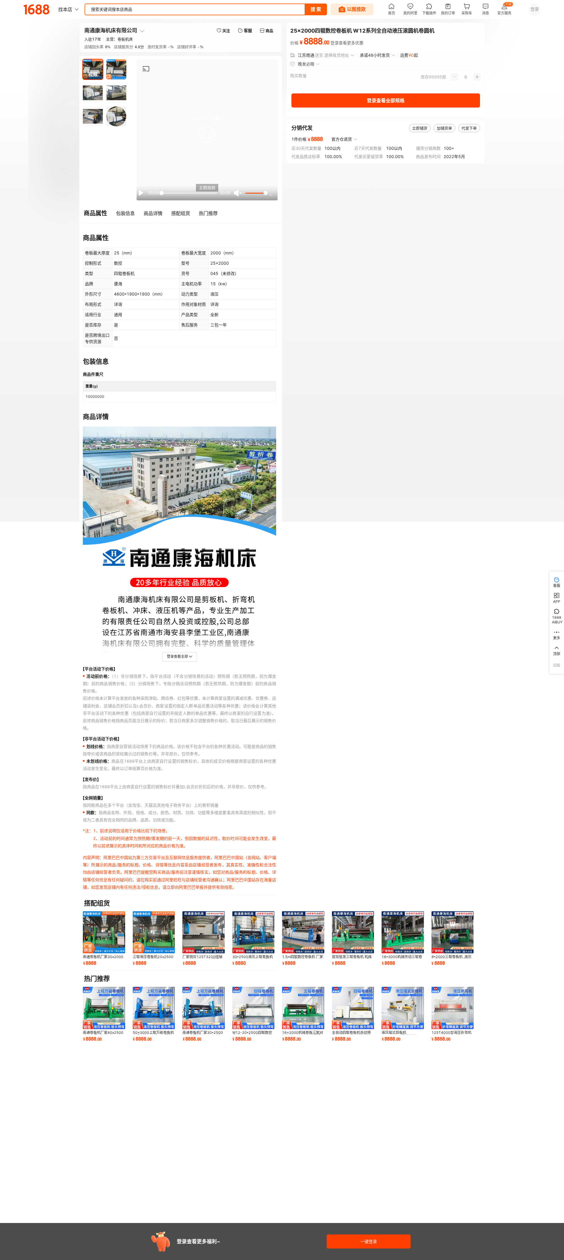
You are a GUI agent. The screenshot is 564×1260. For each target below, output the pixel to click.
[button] (207, 134)
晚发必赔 (306, 63)
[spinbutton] (466, 77)
